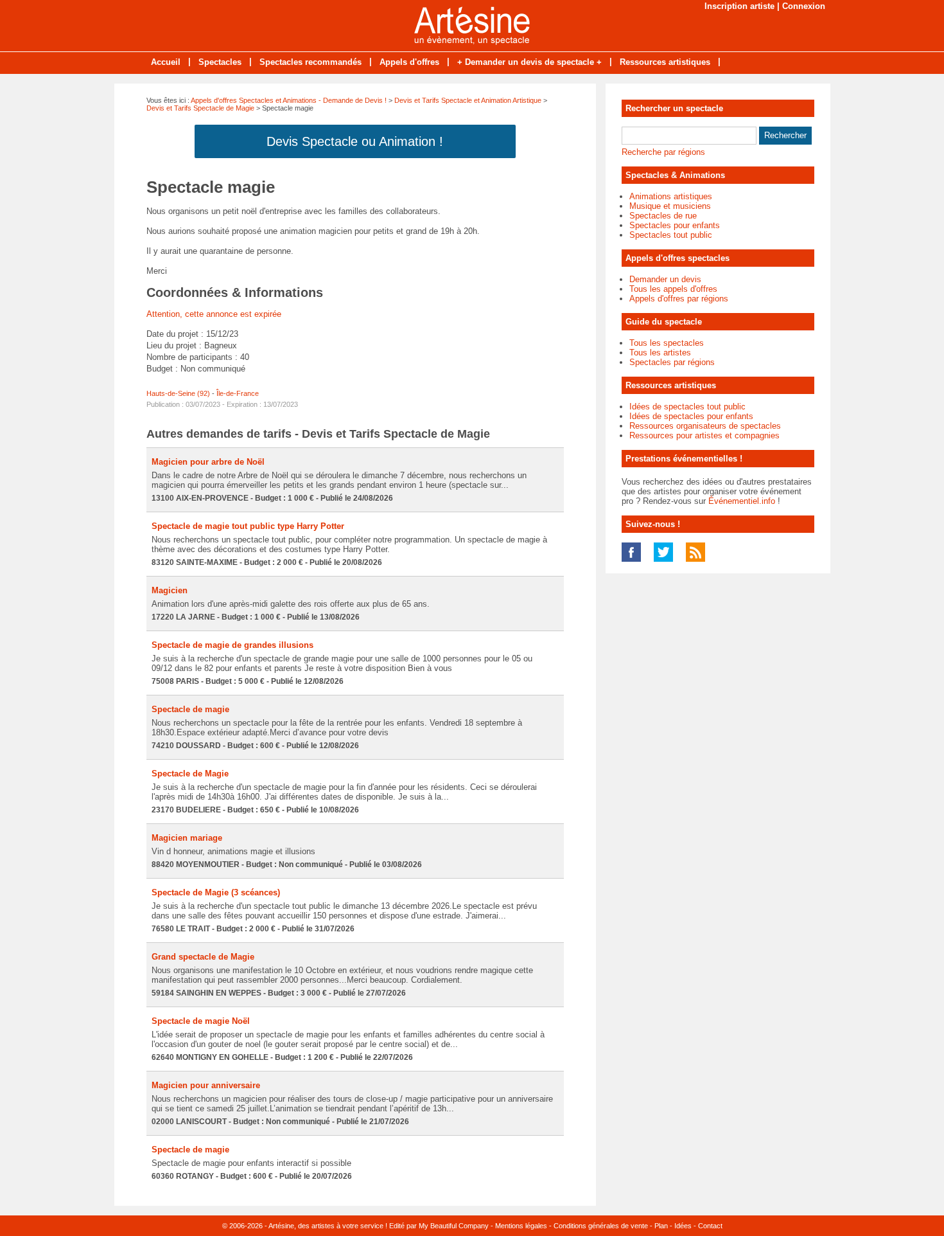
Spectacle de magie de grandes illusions (232, 645)
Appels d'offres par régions (678, 298)
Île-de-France (237, 393)
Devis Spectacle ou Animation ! (355, 141)
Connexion (803, 6)
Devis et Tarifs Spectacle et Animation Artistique (467, 100)
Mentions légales (521, 1226)
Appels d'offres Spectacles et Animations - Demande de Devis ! (289, 100)
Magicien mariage (187, 838)
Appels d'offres (409, 62)
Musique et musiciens (670, 206)
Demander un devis (665, 279)
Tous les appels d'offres (673, 289)
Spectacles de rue (663, 215)
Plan (661, 1226)
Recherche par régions (663, 152)
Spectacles (219, 62)
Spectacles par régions (672, 362)
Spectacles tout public (670, 235)
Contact (710, 1226)
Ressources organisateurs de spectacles (705, 426)
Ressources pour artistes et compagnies (704, 435)
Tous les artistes (660, 352)
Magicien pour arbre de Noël (208, 462)
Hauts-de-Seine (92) (178, 393)
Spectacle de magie (190, 709)
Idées (683, 1226)
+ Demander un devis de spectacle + (529, 62)
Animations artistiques (670, 196)
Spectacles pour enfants (674, 225)
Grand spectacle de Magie (203, 957)
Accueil (165, 62)
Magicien (170, 590)
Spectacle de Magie (190, 773)
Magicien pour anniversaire (206, 1085)
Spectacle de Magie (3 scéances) (216, 892)
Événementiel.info (741, 501)
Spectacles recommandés (310, 62)
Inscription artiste (739, 6)
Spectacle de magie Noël (201, 1021)
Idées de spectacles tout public (687, 406)
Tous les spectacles (666, 343)
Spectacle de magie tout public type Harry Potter (248, 526)
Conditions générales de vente (601, 1226)
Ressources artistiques (665, 62)
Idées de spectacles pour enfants (691, 416)
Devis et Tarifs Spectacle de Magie (200, 108)
